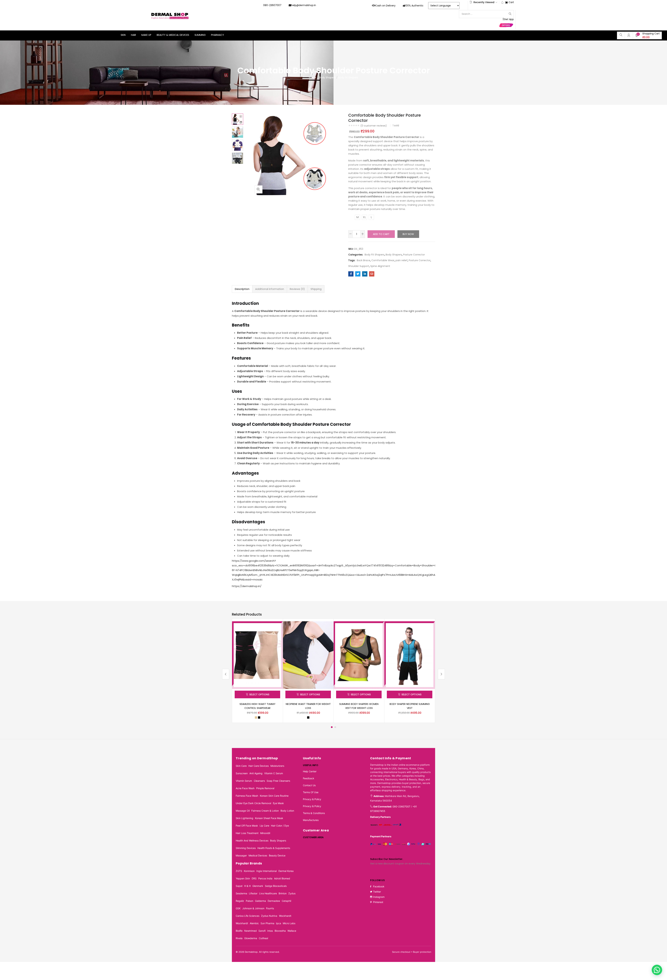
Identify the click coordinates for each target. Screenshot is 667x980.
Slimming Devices (246, 848)
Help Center (309, 771)
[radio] (357, 217)
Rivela (239, 938)
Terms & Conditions (314, 813)
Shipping (316, 289)
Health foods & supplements (273, 848)
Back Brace (363, 260)
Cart (511, 2)
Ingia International (266, 870)
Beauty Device (277, 855)
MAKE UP (146, 35)
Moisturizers (277, 765)
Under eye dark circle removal (253, 803)
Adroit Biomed (282, 878)
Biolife (239, 930)
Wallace (291, 930)
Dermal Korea (286, 870)
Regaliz (240, 900)
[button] (647, 35)
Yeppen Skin (243, 878)
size (351, 216)
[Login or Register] (628, 35)
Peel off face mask (247, 825)
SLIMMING (200, 35)
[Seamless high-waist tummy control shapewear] (257, 655)
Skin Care (241, 765)
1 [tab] (332, 727)
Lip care (264, 825)
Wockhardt (285, 915)
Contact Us (309, 785)
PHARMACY (217, 35)
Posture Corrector (414, 254)
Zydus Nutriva (269, 915)
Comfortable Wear (382, 260)
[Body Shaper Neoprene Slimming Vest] (409, 655)
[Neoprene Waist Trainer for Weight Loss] (308, 655)
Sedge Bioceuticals (276, 885)
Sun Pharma (267, 923)
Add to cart (381, 234)
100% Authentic (414, 5)
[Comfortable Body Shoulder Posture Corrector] (350, 273)
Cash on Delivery (385, 5)
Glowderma (250, 938)
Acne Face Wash (245, 788)
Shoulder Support (358, 266)
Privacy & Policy (312, 799)
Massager (241, 855)
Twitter (377, 891)
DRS (254, 878)
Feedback (308, 778)
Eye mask (278, 803)
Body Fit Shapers (348, 77)
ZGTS (239, 870)
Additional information (269, 289)
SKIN (123, 35)
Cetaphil (286, 900)
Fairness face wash (247, 795)
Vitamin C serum (273, 773)
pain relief (401, 260)
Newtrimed (250, 930)
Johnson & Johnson (253, 908)
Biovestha (280, 930)
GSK (238, 908)
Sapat (239, 885)
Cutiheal (263, 938)
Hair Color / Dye (280, 825)
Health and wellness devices (252, 840)
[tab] (242, 289)
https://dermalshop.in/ (246, 586)
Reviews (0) (297, 289)
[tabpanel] (257, 671)
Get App (509, 19)
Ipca (278, 923)
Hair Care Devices (258, 765)
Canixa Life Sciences (247, 915)
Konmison (249, 870)
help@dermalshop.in (303, 5)
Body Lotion (287, 810)
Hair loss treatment (247, 833)
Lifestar (253, 893)
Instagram (379, 896)
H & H (247, 885)
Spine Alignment (380, 266)
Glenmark (257, 885)
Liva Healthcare (268, 893)
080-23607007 (272, 5)
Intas (270, 930)
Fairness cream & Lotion (265, 810)
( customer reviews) (373, 125)
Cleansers (259, 780)
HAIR (133, 35)
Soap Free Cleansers (278, 780)
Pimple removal (265, 788)
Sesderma (241, 893)
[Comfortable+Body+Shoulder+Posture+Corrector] (357, 273)
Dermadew (274, 900)
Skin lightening (244, 818)
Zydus (291, 893)
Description (242, 289)
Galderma (260, 900)
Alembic (254, 923)
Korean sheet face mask (269, 818)
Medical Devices (258, 855)
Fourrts (270, 908)
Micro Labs (289, 923)
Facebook (378, 886)
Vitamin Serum (244, 780)
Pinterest (378, 902)
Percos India (265, 878)
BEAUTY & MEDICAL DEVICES (173, 35)
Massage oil (243, 810)
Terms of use (310, 792)
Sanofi (262, 930)
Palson (249, 900)
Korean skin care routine (274, 795)
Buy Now (408, 234)
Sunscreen (242, 773)
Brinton (283, 893)
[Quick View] (276, 628)
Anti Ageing (255, 773)
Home (312, 77)
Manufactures (311, 820)
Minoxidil (265, 833)
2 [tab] (335, 727)
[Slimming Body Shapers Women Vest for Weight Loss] (359, 655)
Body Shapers (327, 77)
